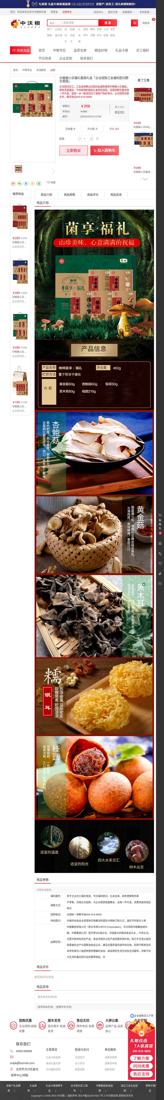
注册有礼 (67, 11)
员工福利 (142, 50)
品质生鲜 (80, 50)
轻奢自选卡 (72, 35)
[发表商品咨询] (45, 1006)
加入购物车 (105, 150)
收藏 (52, 182)
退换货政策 (111, 1057)
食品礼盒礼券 (53, 1063)
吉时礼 (66, 35)
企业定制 (65, 58)
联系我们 (86, 58)
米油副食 (41, 70)
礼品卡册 (121, 50)
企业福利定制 (53, 1069)
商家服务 (127, 12)
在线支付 (80, 1057)
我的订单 (113, 12)
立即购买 (73, 150)
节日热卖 (45, 58)
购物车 (146, 23)
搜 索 (108, 23)
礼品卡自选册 (53, 1057)
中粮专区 (59, 50)
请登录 (54, 11)
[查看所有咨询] (63, 1006)
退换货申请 (111, 1063)
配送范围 (80, 1069)
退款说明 (109, 1069)
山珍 (52, 70)
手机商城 (145, 12)
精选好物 (101, 50)
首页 (42, 50)
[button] (145, 179)
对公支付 (80, 1063)
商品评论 (92, 194)
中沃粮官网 (112, 1095)
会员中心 (98, 12)
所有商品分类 (21, 51)
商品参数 (69, 194)
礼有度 (79, 35)
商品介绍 (46, 194)
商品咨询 (116, 194)
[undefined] (32, 98)
